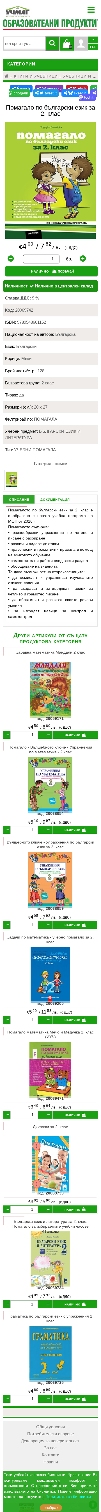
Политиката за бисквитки (68, 1497)
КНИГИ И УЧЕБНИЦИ (36, 76)
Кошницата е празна (67, 47)
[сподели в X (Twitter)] (46, 93)
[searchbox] (24, 44)
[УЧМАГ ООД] (35, 11)
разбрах (50, 1508)
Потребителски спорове (50, 1434)
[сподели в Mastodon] (88, 95)
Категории (21, 64)
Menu (91, 10)
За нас (50, 1448)
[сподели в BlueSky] (74, 93)
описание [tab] (19, 499)
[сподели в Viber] (49, 88)
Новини (50, 1462)
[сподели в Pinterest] (77, 88)
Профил (81, 44)
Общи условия (50, 1427)
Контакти (50, 1455)
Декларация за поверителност (50, 1441)
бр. (69, 259)
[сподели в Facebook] (21, 88)
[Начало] (6, 76)
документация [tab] (55, 499)
